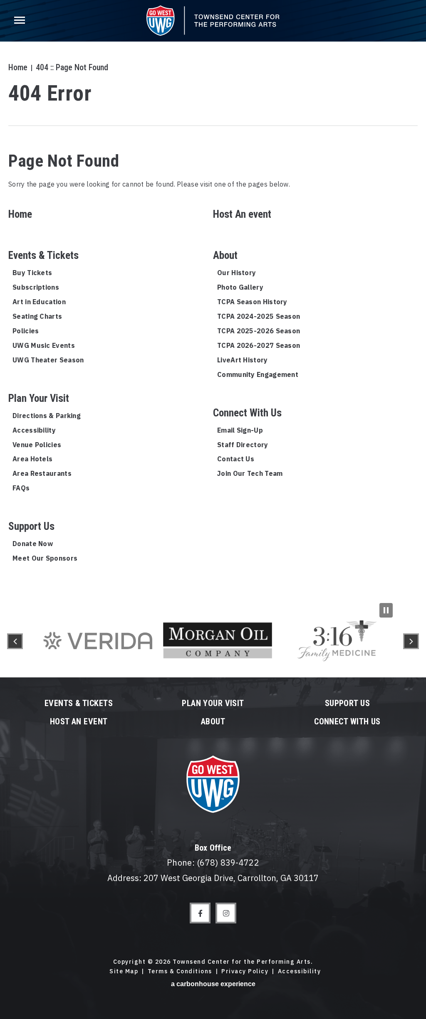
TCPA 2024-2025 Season (258, 316)
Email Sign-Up (240, 430)
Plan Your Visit (38, 398)
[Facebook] (200, 913)
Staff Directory (242, 445)
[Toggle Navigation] (18, 20)
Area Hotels (32, 459)
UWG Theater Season (48, 360)
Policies (25, 331)
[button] (15, 641)
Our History (236, 272)
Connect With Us (247, 413)
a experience (213, 983)
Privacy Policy (244, 971)
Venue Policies (36, 445)
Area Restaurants (42, 473)
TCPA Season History (252, 302)
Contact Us (235, 459)
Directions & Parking (46, 415)
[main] (213, 302)
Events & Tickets (43, 255)
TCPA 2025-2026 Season (258, 331)
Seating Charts (37, 316)
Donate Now (32, 543)
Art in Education (39, 302)
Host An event (242, 214)
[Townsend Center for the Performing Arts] (213, 20)
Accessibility (34, 430)
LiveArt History (242, 360)
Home (17, 67)
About (225, 255)
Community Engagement (257, 374)
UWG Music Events (43, 345)
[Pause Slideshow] (386, 610)
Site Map (123, 971)
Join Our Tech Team (249, 473)
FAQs (21, 488)
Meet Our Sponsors (44, 558)
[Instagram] (226, 913)
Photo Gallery (240, 287)
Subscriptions (35, 287)
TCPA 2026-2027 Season (258, 345)
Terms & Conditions (180, 971)
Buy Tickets (32, 272)
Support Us (31, 526)
